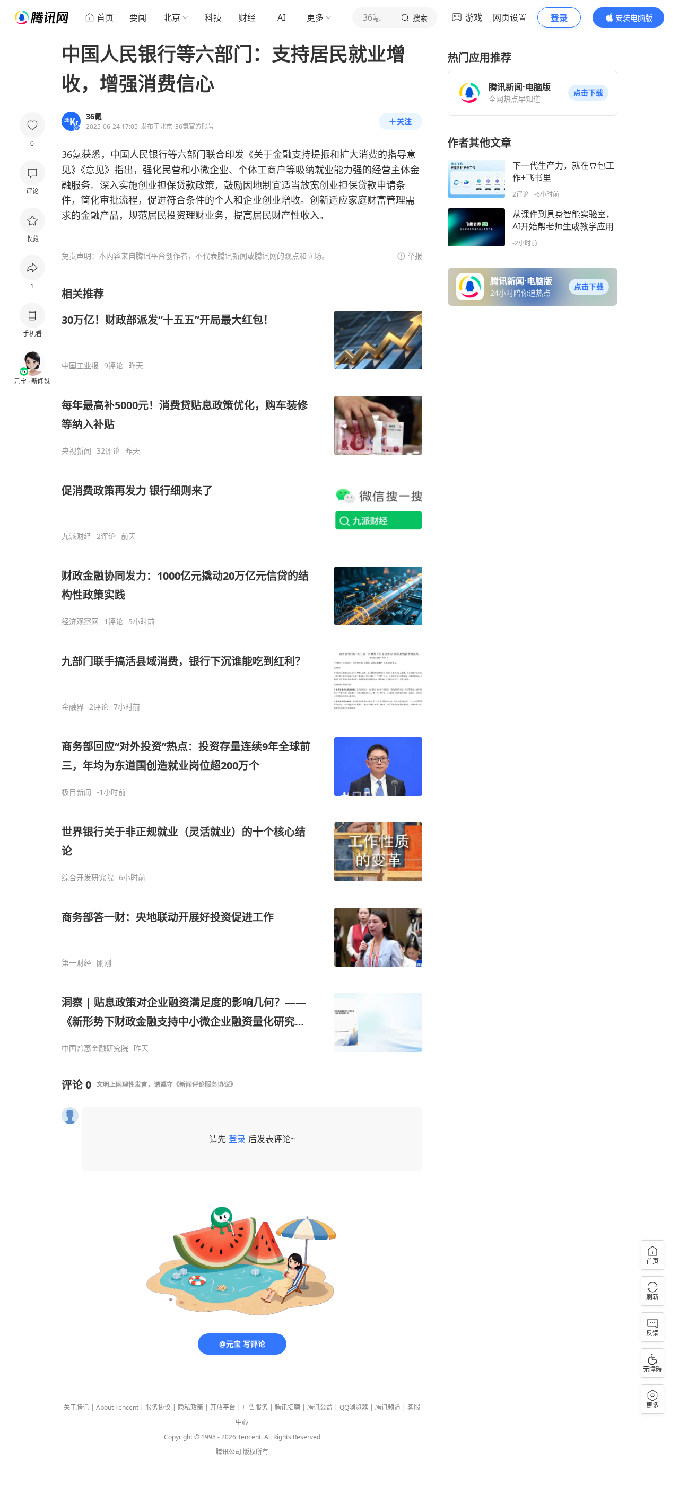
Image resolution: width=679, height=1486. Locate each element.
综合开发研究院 (88, 877)
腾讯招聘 (287, 1407)
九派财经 (76, 536)
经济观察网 (80, 621)
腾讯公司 (228, 1451)
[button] (588, 93)
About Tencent (117, 1407)
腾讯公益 (320, 1407)
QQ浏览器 (354, 1407)
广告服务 (255, 1407)
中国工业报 (80, 365)
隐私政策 (190, 1407)
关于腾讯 (76, 1407)
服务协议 (158, 1407)
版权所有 (255, 1451)
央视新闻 (76, 451)
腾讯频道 (388, 1407)
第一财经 (76, 963)
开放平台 (223, 1407)
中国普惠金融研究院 (95, 1048)
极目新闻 (76, 792)
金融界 (73, 707)
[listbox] (242, 670)
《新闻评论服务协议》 (205, 1084)
